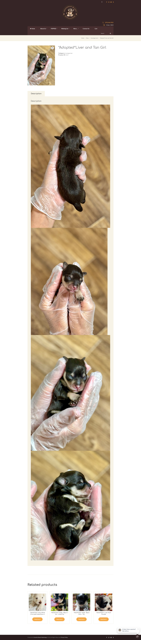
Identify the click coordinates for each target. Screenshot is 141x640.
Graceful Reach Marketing (40, 637)
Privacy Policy (64, 637)
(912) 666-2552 (109, 22)
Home (82, 38)
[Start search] (110, 33)
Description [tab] (36, 94)
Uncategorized (94, 38)
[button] (52, 48)
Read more (37, 619)
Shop (87, 38)
